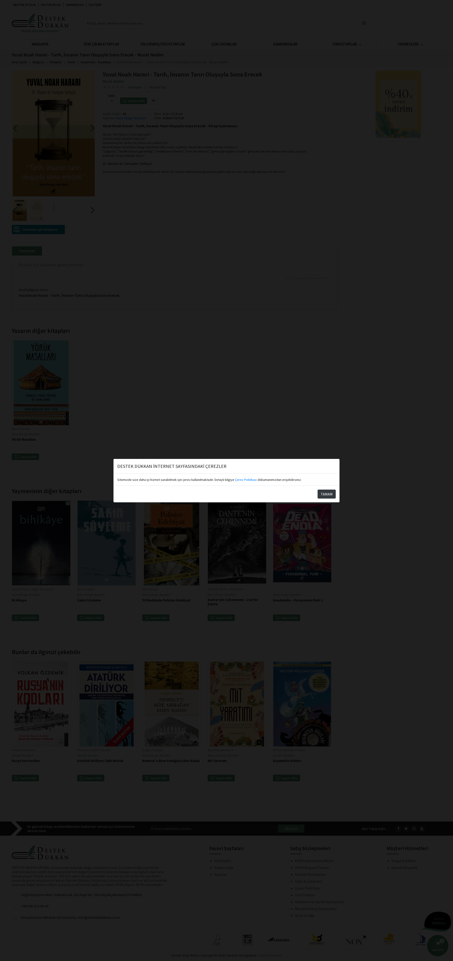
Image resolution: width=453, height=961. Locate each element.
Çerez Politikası (246, 480)
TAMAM (327, 494)
